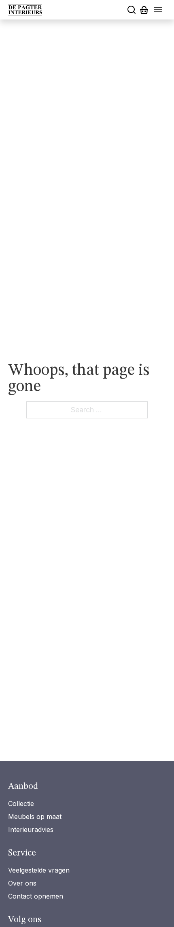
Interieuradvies (30, 829)
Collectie (21, 803)
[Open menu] (158, 10)
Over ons (22, 883)
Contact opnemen (35, 896)
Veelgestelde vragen (39, 870)
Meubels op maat (35, 816)
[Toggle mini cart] (144, 10)
